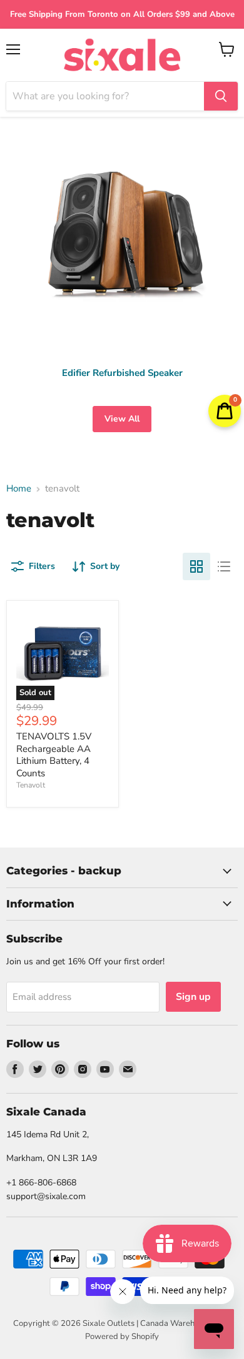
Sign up (193, 997)
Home (18, 488)
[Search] (221, 96)
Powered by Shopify (122, 1336)
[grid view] (196, 566)
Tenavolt (30, 785)
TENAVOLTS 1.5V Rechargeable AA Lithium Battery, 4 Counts (53, 754)
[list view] (224, 566)
